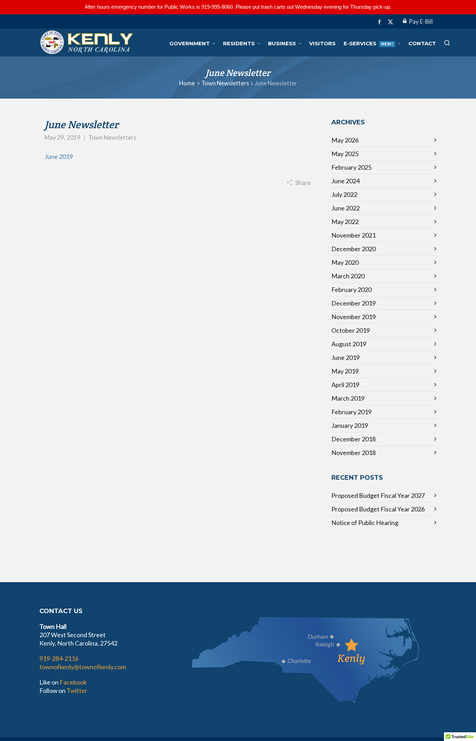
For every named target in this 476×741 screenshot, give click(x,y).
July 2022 (344, 194)
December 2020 (353, 249)
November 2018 (353, 452)
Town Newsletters (225, 83)
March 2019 (347, 398)
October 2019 (350, 330)
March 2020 (347, 276)
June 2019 (59, 156)
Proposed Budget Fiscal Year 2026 (378, 509)
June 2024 (345, 181)
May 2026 (345, 140)
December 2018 (353, 439)
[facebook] (380, 22)
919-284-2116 (58, 658)
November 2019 (353, 317)
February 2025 (351, 167)
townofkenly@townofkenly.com (82, 667)
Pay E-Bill (421, 21)
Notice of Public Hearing (364, 522)
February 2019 (351, 412)
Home (187, 83)
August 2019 (348, 344)
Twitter (77, 690)
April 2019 (345, 384)
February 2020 (351, 289)
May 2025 (345, 153)
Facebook (73, 682)
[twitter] (391, 22)
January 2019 (349, 425)
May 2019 (345, 371)
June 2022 (345, 208)
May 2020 (345, 262)
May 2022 (345, 221)
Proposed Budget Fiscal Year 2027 (378, 495)
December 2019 (353, 303)
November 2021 (353, 235)
